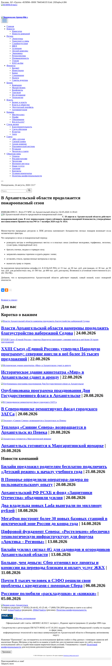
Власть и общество (21, 105)
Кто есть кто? (18, 122)
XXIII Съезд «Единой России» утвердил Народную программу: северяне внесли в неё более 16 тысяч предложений (50, 353)
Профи (15, 117)
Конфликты (17, 90)
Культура (16, 132)
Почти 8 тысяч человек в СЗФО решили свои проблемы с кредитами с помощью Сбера (46, 583)
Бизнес (10, 83)
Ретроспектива (19, 56)
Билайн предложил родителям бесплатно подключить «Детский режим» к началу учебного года (54, 469)
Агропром (17, 48)
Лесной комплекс (20, 51)
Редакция (16, 149)
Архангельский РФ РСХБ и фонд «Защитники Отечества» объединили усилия (46, 495)
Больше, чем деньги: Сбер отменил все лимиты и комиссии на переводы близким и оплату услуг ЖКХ (53, 565)
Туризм (15, 60)
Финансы (11, 65)
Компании (17, 85)
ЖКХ (14, 46)
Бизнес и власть (19, 102)
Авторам (16, 168)
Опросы (16, 156)
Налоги (15, 78)
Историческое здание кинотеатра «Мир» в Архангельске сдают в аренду (42, 374)
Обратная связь (14, 154)
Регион (10, 36)
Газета (9, 136)
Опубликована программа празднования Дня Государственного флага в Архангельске (45, 393)
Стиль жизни (13, 124)
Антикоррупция (19, 109)
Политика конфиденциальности (27, 176)
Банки (15, 73)
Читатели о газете (20, 151)
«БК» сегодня (18, 139)
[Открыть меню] (4, 21)
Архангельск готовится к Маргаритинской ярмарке (52, 445)
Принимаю (6, 652)
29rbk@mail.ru (39, 610)
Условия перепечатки (22, 173)
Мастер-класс (18, 114)
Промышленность (20, 58)
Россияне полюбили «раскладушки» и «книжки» (48, 593)
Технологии (17, 97)
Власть (10, 100)
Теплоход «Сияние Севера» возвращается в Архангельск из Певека (43, 430)
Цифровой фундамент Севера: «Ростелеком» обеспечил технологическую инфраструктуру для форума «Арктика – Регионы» (55, 536)
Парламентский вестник (23, 146)
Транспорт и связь (20, 41)
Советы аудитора (20, 80)
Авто (14, 134)
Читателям (17, 161)
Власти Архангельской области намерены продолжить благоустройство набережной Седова (55, 330)
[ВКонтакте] (2, 290)
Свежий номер (19, 141)
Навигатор (17, 31)
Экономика (17, 53)
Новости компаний (21, 34)
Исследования (18, 95)
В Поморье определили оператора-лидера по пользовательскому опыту (45, 482)
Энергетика (17, 38)
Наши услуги (18, 166)
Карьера (10, 112)
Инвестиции (18, 70)
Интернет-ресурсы (20, 163)
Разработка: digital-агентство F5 (71, 655)
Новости (11, 29)
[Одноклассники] (6, 290)
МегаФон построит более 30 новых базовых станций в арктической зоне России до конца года (54, 521)
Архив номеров (19, 144)
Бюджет (15, 68)
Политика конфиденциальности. (71, 610)
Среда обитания (19, 129)
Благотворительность (22, 127)
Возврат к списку (9, 300)
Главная (10, 26)
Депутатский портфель (22, 107)
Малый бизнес (19, 87)
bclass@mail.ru (14, 610)
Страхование (18, 75)
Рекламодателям (19, 158)
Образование (18, 119)
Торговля (16, 92)
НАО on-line (17, 63)
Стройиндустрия (20, 43)
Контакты (16, 171)
